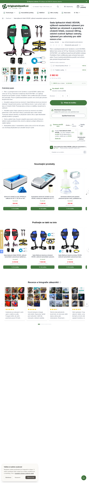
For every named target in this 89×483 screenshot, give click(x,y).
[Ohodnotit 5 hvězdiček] (62, 45)
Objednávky (69, 6)
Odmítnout (8, 477)
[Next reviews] (87, 304)
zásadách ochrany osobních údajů (24, 473)
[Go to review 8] (49, 324)
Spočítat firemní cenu (68, 115)
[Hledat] (58, 6)
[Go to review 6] (46, 324)
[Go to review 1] (39, 324)
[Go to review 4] (43, 324)
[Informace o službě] (69, 65)
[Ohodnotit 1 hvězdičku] (51, 45)
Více (77, 12)
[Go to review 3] (42, 324)
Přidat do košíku (70, 103)
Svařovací (8, 18)
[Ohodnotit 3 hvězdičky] (56, 45)
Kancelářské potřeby (27, 12)
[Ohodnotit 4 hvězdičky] (59, 45)
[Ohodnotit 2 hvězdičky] (54, 45)
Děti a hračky (54, 12)
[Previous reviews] (2, 304)
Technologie (9, 12)
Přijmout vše (30, 477)
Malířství (41, 12)
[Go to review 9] (50, 324)
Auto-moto (67, 12)
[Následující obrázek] (43, 43)
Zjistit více (58, 138)
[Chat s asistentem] (83, 477)
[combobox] (45, 6)
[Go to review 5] (45, 324)
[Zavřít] (76, 130)
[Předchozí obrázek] (5, 43)
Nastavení (17, 477)
